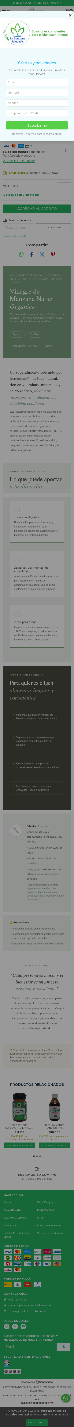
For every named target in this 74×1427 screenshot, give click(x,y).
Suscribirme (37, 125)
